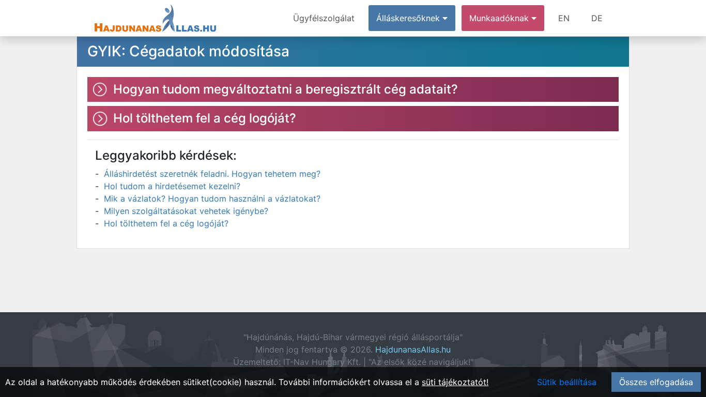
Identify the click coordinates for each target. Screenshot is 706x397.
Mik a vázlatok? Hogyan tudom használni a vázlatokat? (212, 198)
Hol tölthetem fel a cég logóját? (166, 223)
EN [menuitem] (564, 18)
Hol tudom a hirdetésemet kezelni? (172, 186)
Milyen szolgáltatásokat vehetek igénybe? (186, 211)
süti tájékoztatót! (455, 382)
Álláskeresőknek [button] (409, 18)
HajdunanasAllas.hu (413, 349)
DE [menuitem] (597, 18)
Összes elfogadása (656, 382)
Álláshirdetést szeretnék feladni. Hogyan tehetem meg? (212, 174)
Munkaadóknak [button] (500, 18)
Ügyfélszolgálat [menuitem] (324, 18)
